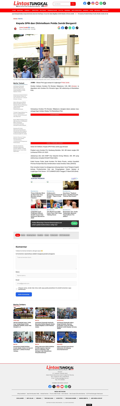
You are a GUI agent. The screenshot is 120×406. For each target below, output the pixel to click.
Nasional (20, 10)
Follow (74, 223)
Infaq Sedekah (21, 393)
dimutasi (74, 86)
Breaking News (31, 235)
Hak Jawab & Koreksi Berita (77, 393)
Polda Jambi (65, 82)
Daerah (27, 10)
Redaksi (38, 398)
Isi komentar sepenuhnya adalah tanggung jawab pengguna (35, 254)
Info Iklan (30, 398)
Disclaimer (20, 398)
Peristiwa (35, 10)
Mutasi (46, 235)
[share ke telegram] (74, 29)
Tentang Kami (48, 398)
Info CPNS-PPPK (77, 10)
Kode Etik (59, 398)
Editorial (43, 10)
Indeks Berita (83, 398)
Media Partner (44, 393)
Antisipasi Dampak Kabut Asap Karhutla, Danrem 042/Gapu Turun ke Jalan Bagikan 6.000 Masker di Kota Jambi (34, 13)
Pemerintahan (52, 10)
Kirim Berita (65, 393)
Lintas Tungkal (23, 27)
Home (14, 10)
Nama (17, 272)
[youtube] (97, 4)
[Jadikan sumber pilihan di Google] (59, 29)
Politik (60, 10)
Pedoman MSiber (70, 398)
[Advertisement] (55, 100)
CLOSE (89, 405)
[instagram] (93, 4)
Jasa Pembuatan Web (33, 393)
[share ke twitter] (66, 29)
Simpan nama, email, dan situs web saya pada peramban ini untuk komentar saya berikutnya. (44, 288)
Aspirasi (85, 10)
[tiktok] (105, 4)
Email (17, 280)
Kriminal (67, 10)
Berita (20, 18)
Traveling (105, 10)
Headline (40, 235)
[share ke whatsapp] (70, 29)
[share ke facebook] (63, 29)
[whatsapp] (101, 4)
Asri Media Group (96, 398)
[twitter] (89, 4)
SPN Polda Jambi (64, 235)
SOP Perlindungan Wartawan (94, 393)
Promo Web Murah (55, 393)
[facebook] (85, 4)
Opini (91, 10)
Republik (97, 10)
